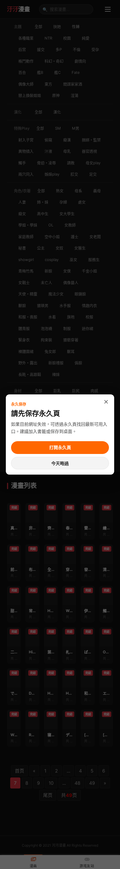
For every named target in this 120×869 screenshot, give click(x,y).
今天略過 (60, 463)
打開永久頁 (60, 447)
